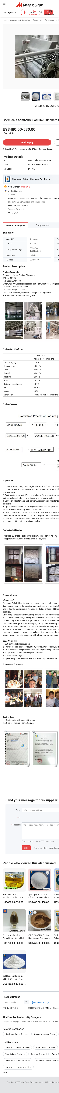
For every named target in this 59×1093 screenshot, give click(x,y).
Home (5, 20)
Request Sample (46, 149)
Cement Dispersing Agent (44, 1034)
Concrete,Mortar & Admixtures (44, 20)
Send (26, 847)
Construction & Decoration (20, 20)
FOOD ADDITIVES (10, 1008)
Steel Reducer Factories (15, 1054)
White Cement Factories (45, 1047)
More (5, 1072)
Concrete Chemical (39, 1054)
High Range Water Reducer (16, 1034)
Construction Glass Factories (17, 1047)
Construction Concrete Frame (17, 1060)
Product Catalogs (41, 1002)
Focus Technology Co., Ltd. (35, 1082)
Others (55, 1008)
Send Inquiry (27, 142)
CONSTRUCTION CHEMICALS (40, 1008)
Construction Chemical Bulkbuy (18, 1067)
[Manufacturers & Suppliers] (29, 4)
